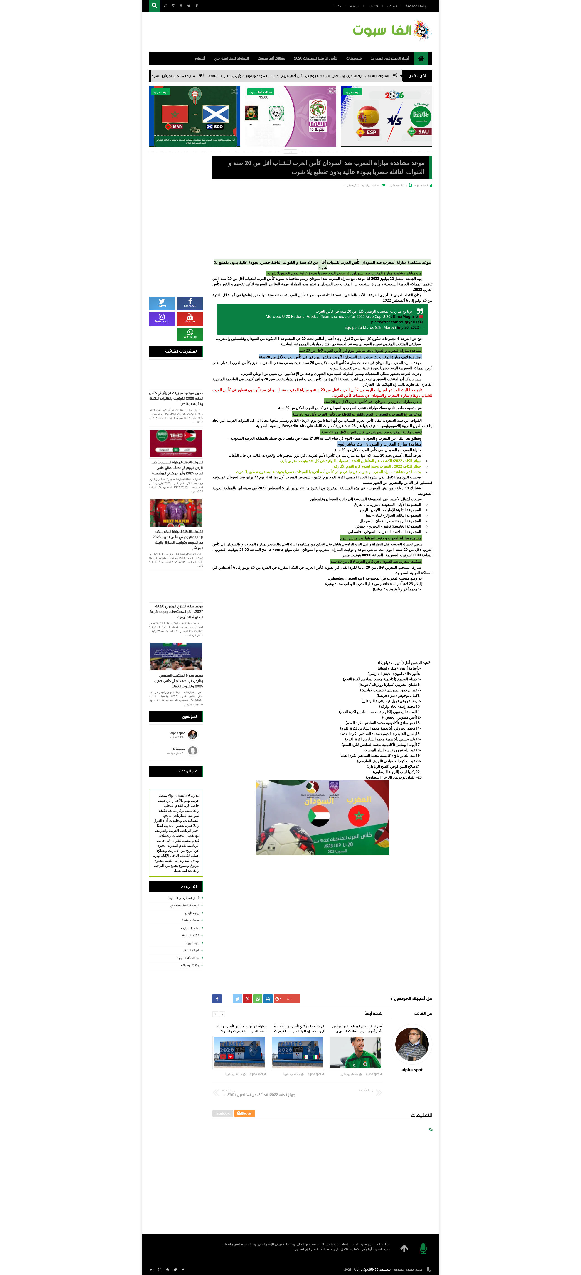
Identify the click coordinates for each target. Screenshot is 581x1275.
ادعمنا (337, 6)
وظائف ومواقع (190, 965)
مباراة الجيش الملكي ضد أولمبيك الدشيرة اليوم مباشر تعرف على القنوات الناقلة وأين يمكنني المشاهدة (386, 127)
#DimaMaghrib (404, 316)
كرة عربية (192, 943)
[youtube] (167, 1269)
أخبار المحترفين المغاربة (390, 58)
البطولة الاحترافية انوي (184, 905)
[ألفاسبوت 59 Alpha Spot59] (391, 42)
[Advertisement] (322, 223)
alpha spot (372, 1074)
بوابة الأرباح (192, 913)
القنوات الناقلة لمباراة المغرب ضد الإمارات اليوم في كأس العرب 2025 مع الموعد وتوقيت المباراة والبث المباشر (178, 539)
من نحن (392, 6)
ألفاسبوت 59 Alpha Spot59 (372, 1270)
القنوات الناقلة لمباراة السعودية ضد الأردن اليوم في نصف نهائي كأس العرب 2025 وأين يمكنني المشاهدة (177, 468)
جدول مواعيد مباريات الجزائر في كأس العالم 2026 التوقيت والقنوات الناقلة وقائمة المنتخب (176, 398)
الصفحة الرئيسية (371, 185)
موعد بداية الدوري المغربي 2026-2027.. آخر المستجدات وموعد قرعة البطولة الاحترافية (176, 612)
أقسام (200, 58)
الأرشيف (354, 6)
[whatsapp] (152, 1269)
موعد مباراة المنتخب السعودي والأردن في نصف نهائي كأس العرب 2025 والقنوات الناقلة (178, 681)
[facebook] (183, 1269)
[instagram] (159, 1269)
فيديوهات (354, 58)
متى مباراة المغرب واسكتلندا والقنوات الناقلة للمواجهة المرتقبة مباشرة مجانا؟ (194, 124)
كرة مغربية (191, 950)
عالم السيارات (190, 928)
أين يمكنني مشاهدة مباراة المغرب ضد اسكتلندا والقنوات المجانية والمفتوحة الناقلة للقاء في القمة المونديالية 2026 (290, 127)
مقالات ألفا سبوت (271, 58)
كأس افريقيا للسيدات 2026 (315, 58)
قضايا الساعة (190, 935)
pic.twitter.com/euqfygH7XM (397, 321)
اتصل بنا (373, 6)
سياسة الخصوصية (417, 6)
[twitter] (175, 1269)
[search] (154, 6)
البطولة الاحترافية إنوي (231, 58)
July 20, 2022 (408, 327)
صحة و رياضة (190, 920)
